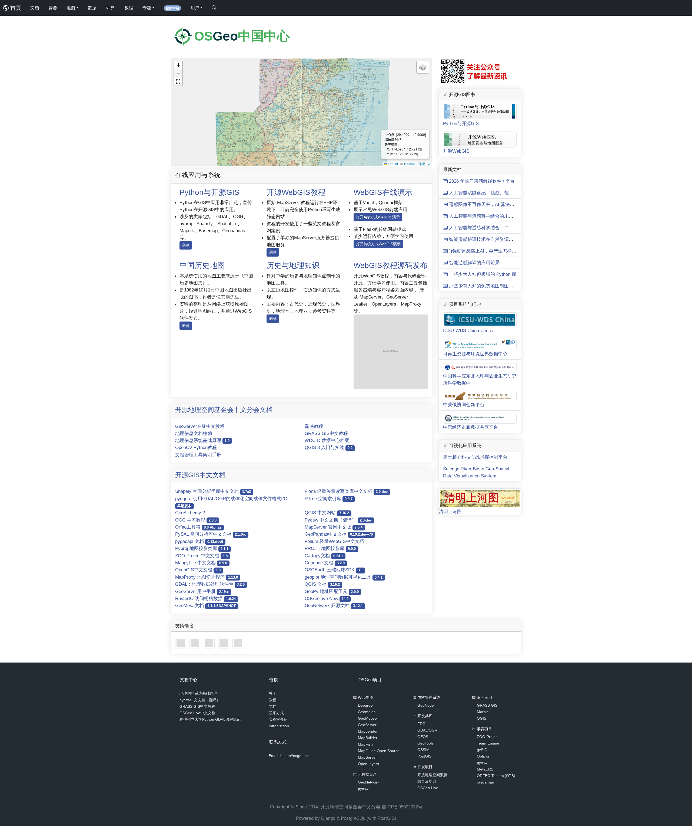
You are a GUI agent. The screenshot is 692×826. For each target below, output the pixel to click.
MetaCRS (485, 769)
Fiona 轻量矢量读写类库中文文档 (346, 491)
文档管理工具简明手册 (198, 454)
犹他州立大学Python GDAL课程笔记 (210, 719)
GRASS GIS (487, 705)
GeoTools (425, 743)
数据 (92, 7)
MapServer (367, 757)
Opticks (483, 756)
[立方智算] (237, 642)
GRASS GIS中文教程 (326, 433)
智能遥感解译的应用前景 (474, 262)
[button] (178, 65)
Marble (483, 712)
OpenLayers (368, 764)
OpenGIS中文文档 (198, 569)
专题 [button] (146, 7)
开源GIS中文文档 (200, 474)
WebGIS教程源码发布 (391, 265)
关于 (272, 693)
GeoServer (367, 725)
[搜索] (214, 8)
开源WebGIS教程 (296, 192)
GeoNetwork (368, 782)
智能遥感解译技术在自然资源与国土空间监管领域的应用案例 (510, 239)
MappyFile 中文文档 (201, 562)
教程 (128, 7)
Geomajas (366, 712)
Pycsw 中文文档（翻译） (338, 520)
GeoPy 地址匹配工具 (332, 591)
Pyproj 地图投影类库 (201, 548)
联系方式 (276, 713)
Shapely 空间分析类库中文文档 (213, 491)
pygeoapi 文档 (199, 541)
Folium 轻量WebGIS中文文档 (334, 541)
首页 (15, 8)
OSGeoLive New (326, 598)
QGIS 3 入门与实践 (328, 447)
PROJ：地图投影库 (330, 548)
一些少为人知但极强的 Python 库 (482, 274)
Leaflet (392, 163)
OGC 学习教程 (196, 520)
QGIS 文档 (322, 584)
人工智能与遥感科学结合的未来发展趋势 (490, 216)
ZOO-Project (487, 737)
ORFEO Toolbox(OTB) (496, 775)
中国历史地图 (202, 265)
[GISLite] (210, 642)
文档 (34, 7)
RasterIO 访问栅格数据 (205, 598)
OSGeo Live (427, 788)
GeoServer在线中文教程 (200, 426)
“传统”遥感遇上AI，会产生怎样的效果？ (489, 251)
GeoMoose (367, 718)
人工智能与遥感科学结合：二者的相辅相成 (492, 227)
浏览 (185, 245)
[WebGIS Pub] (391, 351)
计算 (110, 7)
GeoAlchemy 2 (190, 512)
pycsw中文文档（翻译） (199, 700)
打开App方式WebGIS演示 (378, 217)
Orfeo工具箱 (198, 527)
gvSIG (482, 750)
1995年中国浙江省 (417, 163)
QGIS (481, 718)
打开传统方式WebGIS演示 (378, 244)
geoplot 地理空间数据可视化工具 (343, 577)
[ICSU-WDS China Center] (195, 642)
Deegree (365, 705)
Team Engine (488, 743)
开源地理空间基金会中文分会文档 (223, 409)
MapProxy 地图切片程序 (206, 577)
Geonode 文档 (325, 562)
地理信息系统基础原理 (202, 440)
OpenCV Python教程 (196, 447)
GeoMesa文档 (205, 605)
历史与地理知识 (293, 265)
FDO (421, 724)
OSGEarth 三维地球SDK (334, 569)
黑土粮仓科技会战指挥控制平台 (475, 457)
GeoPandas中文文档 (339, 534)
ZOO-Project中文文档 (201, 555)
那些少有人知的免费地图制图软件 (483, 286)
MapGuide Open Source (379, 751)
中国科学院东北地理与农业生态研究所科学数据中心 (480, 379)
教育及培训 (426, 781)
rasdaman (485, 782)
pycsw (363, 788)
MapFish (365, 744)
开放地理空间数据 (432, 775)
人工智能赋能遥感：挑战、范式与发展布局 (492, 192)
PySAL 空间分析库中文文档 (210, 534)
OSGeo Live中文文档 (197, 713)
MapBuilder (367, 738)
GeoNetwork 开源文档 (334, 605)
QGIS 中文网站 (327, 512)
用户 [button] (195, 7)
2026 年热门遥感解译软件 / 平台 (481, 181)
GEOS (422, 737)
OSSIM (423, 750)
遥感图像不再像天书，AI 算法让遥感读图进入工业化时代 (506, 204)
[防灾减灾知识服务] (224, 642)
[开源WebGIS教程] (181, 642)
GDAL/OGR (427, 730)
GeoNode (425, 705)
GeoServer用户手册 (202, 591)
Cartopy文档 (324, 555)
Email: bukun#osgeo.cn (289, 755)
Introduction (279, 726)
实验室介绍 (278, 719)
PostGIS (424, 756)
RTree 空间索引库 (328, 498)
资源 (52, 7)
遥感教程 (314, 426)
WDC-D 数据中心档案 (327, 440)
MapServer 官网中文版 (333, 527)
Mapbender (368, 731)
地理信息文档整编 (193, 433)
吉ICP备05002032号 (402, 806)
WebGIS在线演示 (383, 192)
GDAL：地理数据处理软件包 (210, 584)
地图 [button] (70, 7)
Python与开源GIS (209, 192)
